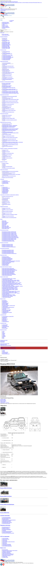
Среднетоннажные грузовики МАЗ (8, 316)
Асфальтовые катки (5, 311)
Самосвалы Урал (5, 187)
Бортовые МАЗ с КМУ (6, 46)
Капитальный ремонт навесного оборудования (9, 550)
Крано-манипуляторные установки (6, 266)
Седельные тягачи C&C (6, 59)
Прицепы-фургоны (5, 264)
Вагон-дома (2, 32)
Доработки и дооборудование (7, 551)
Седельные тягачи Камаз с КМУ (7, 55)
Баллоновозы (4, 300)
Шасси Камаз (4, 221)
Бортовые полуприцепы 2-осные (7, 244)
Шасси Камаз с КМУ (5, 226)
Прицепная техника (3, 344)
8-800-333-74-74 (5, 14)
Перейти (2, 30)
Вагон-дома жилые (5, 34)
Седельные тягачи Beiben (6, 58)
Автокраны (2, 179)
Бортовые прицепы (5, 265)
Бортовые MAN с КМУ (6, 43)
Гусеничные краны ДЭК (6, 310)
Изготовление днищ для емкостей (7, 554)
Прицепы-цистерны (5, 256)
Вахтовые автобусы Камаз (6, 83)
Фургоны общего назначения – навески (8, 294)
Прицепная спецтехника (5, 525)
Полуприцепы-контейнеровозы (7, 259)
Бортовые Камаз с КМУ (6, 42)
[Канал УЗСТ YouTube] (3, 565)
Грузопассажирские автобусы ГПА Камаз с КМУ (10, 91)
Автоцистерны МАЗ (5, 321)
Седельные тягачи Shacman (6, 56)
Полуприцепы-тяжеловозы (4, 248)
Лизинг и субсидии (22, 2)
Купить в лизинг (3, 400)
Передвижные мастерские (4, 94)
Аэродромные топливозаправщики (8, 78)
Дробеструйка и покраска (6, 555)
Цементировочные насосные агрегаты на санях (9, 129)
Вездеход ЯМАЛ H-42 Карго (6, 488)
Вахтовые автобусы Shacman (6, 85)
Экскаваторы (4, 313)
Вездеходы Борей (5, 303)
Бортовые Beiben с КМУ (6, 47)
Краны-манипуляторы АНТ (4, 343)
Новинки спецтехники (29, 2)
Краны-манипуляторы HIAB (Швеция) (8, 271)
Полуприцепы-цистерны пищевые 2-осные (9, 238)
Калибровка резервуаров (6, 552)
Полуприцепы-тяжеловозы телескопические (9, 253)
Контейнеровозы (5, 301)
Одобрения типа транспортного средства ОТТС (8, 348)
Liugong (3, 334)
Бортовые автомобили (4, 36)
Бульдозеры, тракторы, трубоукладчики (8, 305)
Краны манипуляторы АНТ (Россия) (8, 268)
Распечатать (2, 359)
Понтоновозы (4, 302)
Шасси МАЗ (4, 319)
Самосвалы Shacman (5, 190)
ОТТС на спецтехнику (4, 536)
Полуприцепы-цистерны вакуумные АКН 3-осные (10, 237)
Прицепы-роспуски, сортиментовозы (8, 261)
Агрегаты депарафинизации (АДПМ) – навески (10, 289)
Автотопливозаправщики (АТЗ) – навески (9, 278)
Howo (3, 337)
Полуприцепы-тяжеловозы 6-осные (8, 252)
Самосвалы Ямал (5, 324)
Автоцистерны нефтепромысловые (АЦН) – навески (10, 280)
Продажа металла (5, 549)
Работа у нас (40, 2)
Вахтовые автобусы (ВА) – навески (8, 285)
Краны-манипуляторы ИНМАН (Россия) (8, 269)
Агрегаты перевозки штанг (6, 532)
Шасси (1, 219)
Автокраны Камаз (5, 182)
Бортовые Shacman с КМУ (6, 44)
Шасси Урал (4, 220)
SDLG (3, 338)
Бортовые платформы (5, 293)
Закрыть (6, 359)
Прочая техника (2, 298)
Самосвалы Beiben (5, 189)
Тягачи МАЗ (4, 318)
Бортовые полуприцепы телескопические (9, 246)
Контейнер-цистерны (5, 290)
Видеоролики (35, 2)
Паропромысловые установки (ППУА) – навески (10, 288)
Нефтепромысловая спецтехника (5, 122)
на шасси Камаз (4, 540)
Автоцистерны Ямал (5, 326)
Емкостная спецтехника (4, 61)
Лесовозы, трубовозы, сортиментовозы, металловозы (8, 148)
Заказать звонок (2, 10)
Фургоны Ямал (4, 325)
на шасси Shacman (5, 538)
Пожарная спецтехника (4, 206)
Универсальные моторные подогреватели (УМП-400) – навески (12, 286)
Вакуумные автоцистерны (6, 518)
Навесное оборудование (4, 276)
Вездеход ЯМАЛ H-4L (4, 512)
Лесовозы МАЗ (4, 320)
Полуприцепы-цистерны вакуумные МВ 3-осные (10, 236)
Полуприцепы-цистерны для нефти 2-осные (9, 233)
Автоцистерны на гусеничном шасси (8, 307)
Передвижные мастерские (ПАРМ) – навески (9, 287)
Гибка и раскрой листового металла (8, 553)
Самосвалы (2, 185)
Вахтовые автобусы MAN (6, 86)
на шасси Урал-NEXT (5, 539)
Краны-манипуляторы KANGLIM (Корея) (9, 274)
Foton (3, 332)
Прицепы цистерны (5, 527)
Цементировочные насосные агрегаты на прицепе (10, 128)
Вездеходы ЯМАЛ (5, 304)
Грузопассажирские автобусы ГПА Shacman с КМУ (10, 93)
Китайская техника (3, 329)
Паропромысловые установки (7, 522)
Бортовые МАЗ (4, 317)
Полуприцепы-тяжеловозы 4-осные (8, 251)
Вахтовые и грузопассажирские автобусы (7, 81)
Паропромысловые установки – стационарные (9, 125)
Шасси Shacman (4, 223)
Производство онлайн (3, 2)
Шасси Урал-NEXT (5, 222)
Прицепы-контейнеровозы (6, 262)
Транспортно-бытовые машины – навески (9, 295)
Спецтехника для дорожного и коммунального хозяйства (9, 194)
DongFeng (3, 336)
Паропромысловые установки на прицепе (9, 126)
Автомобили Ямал (3, 323)
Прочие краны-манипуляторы (7, 275)
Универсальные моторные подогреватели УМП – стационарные (12, 142)
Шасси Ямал (4, 327)
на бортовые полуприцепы (6, 544)
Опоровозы (4, 530)
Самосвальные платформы (6, 297)
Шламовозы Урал (5, 192)
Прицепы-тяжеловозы (5, 263)
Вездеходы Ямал (5, 328)
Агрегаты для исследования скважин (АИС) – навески (11, 291)
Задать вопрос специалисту (4, 402)
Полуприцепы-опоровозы (6, 257)
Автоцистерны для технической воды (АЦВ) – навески (11, 283)
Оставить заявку (3, 399)
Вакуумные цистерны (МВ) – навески (8, 281)
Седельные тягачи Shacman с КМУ (7, 57)
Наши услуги (3, 547)
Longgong (3, 335)
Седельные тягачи (3, 49)
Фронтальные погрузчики (6, 309)
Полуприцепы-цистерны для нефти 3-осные (9, 234)
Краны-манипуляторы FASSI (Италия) (8, 273)
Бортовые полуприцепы (4, 242)
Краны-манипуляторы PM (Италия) (8, 272)
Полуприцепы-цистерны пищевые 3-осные (9, 239)
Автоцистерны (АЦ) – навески (7, 279)
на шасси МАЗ (4, 543)
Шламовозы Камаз (5, 191)
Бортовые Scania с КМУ (6, 48)
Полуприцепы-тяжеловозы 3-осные (8, 250)
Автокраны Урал (5, 180)
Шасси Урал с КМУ (5, 225)
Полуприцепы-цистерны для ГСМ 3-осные (9, 232)
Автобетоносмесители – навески (7, 296)
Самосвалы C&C (5, 193)
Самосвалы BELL (5, 306)
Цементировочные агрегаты (6, 520)
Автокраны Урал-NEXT (6, 181)
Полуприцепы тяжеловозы (6, 529)
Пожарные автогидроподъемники (7, 177)
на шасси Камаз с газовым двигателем (8, 541)
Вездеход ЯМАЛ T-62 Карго (6, 496)
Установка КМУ (4, 556)
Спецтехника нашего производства (13, 2)
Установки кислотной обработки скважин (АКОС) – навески (12, 284)
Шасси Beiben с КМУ (5, 228)
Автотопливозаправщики (6, 517)
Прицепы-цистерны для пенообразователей (9, 217)
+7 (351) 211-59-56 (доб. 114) (4, 9)
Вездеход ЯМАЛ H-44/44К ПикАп (7, 504)
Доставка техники (5, 557)
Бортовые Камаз (4, 39)
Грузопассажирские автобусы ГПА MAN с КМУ (10, 92)
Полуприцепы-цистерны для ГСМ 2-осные (9, 231)
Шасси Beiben (4, 224)
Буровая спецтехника (3, 161)
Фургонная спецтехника (4, 113)
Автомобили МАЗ (3, 314)
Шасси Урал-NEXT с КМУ (6, 227)
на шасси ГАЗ (4, 542)
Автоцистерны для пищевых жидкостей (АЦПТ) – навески (11, 282)
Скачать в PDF (2, 401)
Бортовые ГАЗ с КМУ (5, 45)
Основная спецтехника (5, 515)
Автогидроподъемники (4, 169)
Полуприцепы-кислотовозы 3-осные (8, 240)
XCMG (3, 331)
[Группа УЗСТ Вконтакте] (1, 565)
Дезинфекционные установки (7, 312)
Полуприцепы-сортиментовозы (7, 258)
